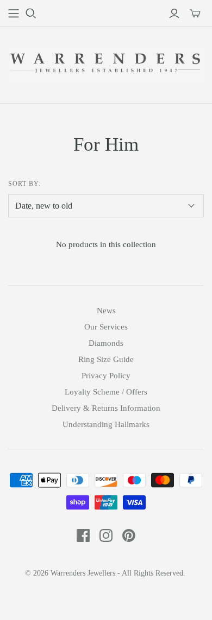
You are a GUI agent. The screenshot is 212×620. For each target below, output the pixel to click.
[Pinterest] (128, 535)
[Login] (174, 14)
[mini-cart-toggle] (195, 14)
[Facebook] (83, 535)
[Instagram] (106, 535)
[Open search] (31, 13)
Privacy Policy (106, 375)
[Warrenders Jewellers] (106, 62)
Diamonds (106, 343)
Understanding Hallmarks (106, 424)
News (106, 310)
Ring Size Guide (106, 359)
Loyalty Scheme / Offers (106, 392)
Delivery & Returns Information (106, 408)
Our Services (106, 326)
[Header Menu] (13, 13)
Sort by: (24, 184)
